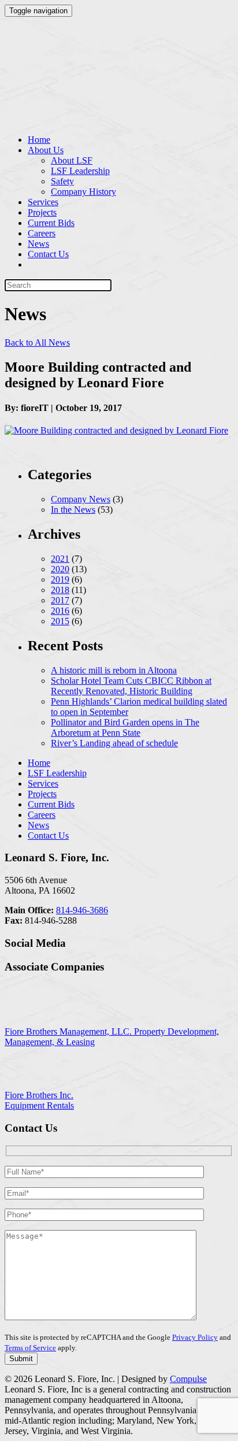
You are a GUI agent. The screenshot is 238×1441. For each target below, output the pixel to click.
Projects (42, 212)
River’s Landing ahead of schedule (114, 743)
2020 (60, 569)
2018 (60, 590)
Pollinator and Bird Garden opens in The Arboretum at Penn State (125, 727)
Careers (41, 233)
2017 (60, 600)
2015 (60, 621)
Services (43, 202)
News (38, 244)
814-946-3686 (82, 910)
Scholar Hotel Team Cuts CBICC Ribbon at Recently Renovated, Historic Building (131, 686)
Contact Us (48, 254)
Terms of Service (30, 1347)
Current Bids (51, 223)
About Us (46, 150)
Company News (80, 499)
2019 (60, 579)
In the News (73, 509)
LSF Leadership (80, 171)
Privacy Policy (195, 1337)
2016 (60, 611)
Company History (83, 192)
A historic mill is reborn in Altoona (114, 670)
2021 (60, 559)
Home (39, 140)
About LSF (71, 160)
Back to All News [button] (37, 342)
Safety (62, 181)
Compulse (188, 1379)
